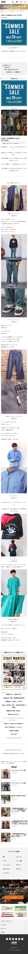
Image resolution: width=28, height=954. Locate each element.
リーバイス (18, 761)
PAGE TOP (13, 947)
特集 (4, 856)
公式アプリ (18, 864)
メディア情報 (19, 860)
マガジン (5, 860)
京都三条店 (11, 763)
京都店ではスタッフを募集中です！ (14, 72)
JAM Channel (6, 869)
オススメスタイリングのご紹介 (18, 770)
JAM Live (18, 869)
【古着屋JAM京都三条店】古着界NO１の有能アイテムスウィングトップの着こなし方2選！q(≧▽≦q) (19, 822)
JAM (8, 763)
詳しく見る (14, 897)
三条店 (24, 761)
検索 (13, 2)
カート (21, 2)
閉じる (9, 65)
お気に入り (17, 2)
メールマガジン (6, 873)
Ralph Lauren (5, 761)
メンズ (12, 761)
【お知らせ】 (7, 67)
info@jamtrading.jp (16, 737)
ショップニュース (7, 864)
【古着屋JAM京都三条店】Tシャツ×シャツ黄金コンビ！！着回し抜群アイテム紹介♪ (19, 835)
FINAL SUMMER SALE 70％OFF (11, 69)
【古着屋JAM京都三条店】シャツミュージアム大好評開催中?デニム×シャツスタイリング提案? (19, 810)
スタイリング (19, 856)
